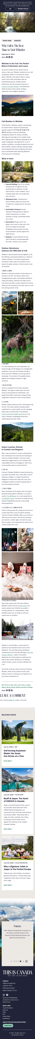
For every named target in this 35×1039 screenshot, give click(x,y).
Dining (13, 687)
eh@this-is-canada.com (9, 983)
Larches (27, 685)
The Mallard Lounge (8, 498)
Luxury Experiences (21, 863)
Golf (15, 685)
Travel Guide (7, 40)
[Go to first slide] (23, 961)
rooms (25, 515)
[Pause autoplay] (26, 961)
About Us (5, 1010)
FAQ (4, 1014)
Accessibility (6, 1018)
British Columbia (21, 687)
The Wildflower (11, 496)
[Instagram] (4, 995)
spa (12, 685)
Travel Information (8, 1008)
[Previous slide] (11, 961)
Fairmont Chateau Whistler (10, 86)
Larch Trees (21, 685)
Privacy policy (23, 9)
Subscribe (8, 1025)
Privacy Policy (6, 1016)
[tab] (14, 961)
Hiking (8, 687)
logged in (11, 700)
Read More (7, 761)
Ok (10, 9)
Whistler (17, 40)
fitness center (22, 606)
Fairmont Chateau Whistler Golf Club (13, 414)
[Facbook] (7, 995)
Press (4, 1012)
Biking (4, 687)
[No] (33, 6)
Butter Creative (19, 1035)
